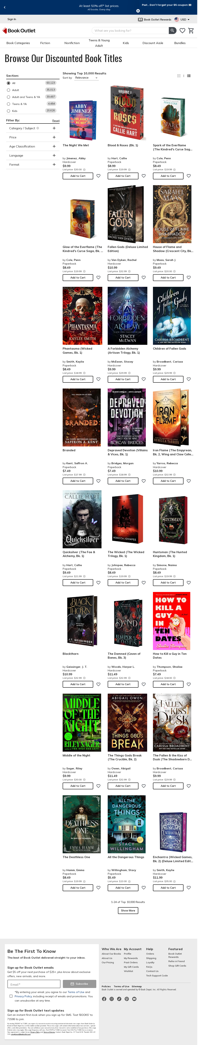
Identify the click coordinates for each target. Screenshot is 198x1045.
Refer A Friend (176, 961)
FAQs (149, 966)
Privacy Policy (35, 1032)
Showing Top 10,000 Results (84, 73)
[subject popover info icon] (38, 128)
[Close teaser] (138, 11)
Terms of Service (49, 1032)
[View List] (188, 75)
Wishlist (128, 971)
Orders (150, 953)
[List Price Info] (84, 169)
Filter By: (13, 120)
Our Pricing (108, 962)
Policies (106, 986)
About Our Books (111, 953)
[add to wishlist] (98, 176)
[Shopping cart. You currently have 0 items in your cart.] (191, 30)
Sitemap (137, 986)
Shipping (151, 958)
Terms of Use (121, 986)
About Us (107, 958)
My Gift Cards (131, 966)
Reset (56, 120)
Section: (12, 76)
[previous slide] (4, 7)
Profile (127, 953)
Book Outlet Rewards (175, 955)
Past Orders (131, 962)
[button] (33, 83)
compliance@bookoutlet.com (21, 1034)
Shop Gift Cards (177, 965)
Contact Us (152, 971)
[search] (173, 30)
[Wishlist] (182, 30)
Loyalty (150, 962)
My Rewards (131, 958)
